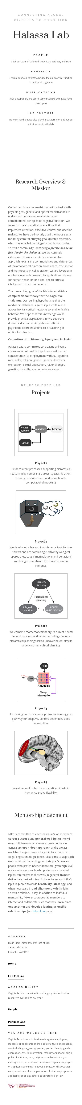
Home (12, 963)
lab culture (39, 911)
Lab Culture (16, 976)
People (13, 1009)
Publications (16, 1022)
